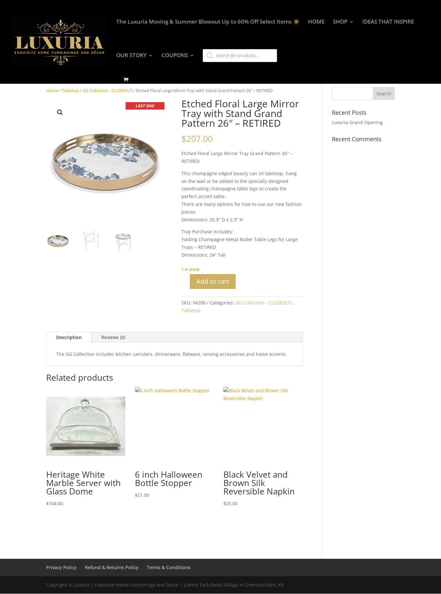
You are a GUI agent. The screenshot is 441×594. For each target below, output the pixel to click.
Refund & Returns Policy (111, 567)
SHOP (340, 22)
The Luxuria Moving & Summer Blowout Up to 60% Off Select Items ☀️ (208, 22)
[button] (60, 112)
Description (69, 337)
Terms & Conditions (168, 567)
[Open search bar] (206, 46)
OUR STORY (131, 56)
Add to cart (212, 281)
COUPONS (174, 56)
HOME (316, 22)
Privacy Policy (61, 567)
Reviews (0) (113, 337)
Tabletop (70, 90)
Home (52, 90)
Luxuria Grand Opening (357, 122)
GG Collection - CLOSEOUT (107, 90)
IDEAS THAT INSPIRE (388, 22)
